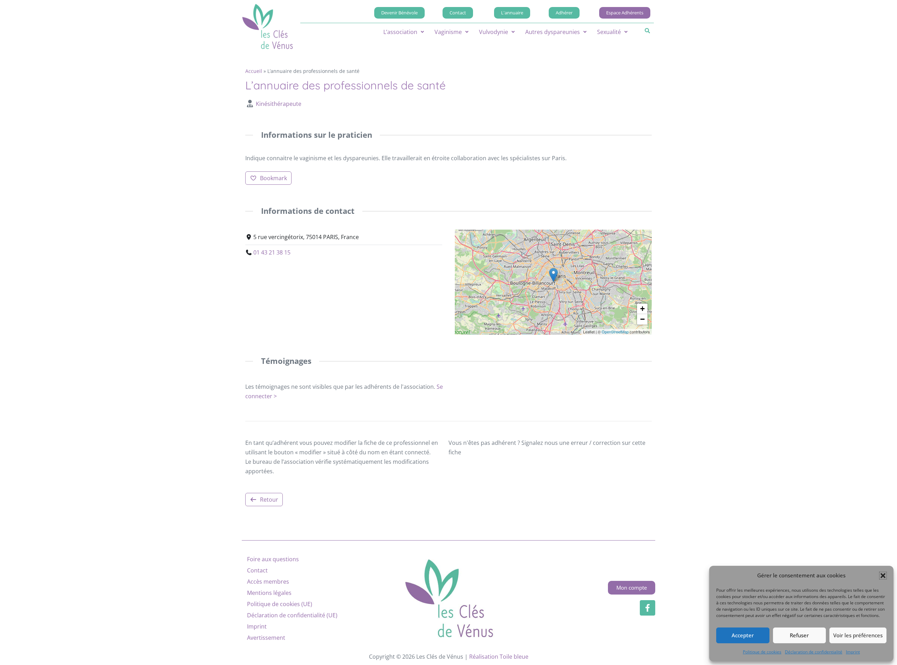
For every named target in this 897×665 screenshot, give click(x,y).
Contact (257, 570)
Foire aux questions (273, 559)
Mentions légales (269, 593)
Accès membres (268, 581)
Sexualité (609, 32)
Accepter (743, 635)
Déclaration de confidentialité (813, 652)
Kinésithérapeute (278, 104)
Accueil (253, 71)
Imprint (853, 652)
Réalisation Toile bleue (498, 656)
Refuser (799, 635)
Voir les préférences (858, 635)
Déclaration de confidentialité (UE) (292, 615)
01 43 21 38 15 (271, 252)
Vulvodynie (493, 32)
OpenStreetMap (615, 331)
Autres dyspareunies (552, 32)
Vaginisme (448, 32)
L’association (400, 32)
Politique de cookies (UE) (279, 604)
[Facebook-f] (647, 608)
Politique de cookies (762, 652)
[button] (882, 575)
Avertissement (266, 638)
